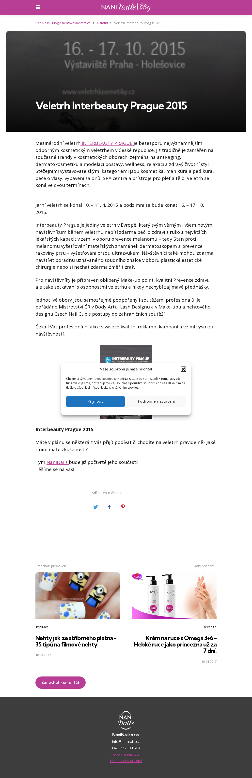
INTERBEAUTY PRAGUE (107, 143)
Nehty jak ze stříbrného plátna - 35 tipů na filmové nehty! (75, 641)
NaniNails (58, 462)
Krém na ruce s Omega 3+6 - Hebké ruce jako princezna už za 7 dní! (175, 644)
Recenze (210, 627)
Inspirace (42, 627)
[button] (183, 369)
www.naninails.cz (125, 754)
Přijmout (95, 401)
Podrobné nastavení (156, 401)
